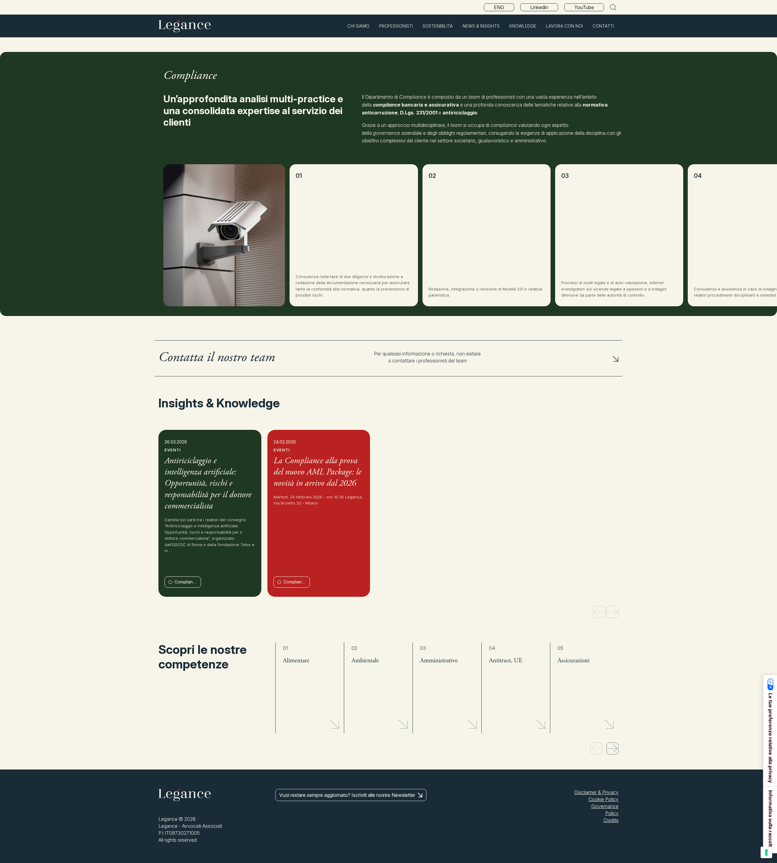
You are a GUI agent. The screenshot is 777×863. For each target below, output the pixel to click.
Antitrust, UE (505, 661)
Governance (605, 806)
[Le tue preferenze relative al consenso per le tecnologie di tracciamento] (766, 852)
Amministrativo (439, 661)
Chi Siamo (358, 26)
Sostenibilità (437, 26)
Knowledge (522, 26)
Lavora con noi (564, 26)
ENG (499, 7)
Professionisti (396, 26)
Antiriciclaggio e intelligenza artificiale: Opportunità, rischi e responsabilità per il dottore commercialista (208, 484)
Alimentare (296, 661)
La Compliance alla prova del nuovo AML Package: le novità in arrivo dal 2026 (317, 472)
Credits (611, 820)
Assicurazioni (573, 661)
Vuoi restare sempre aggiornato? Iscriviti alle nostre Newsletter (347, 795)
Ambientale (365, 661)
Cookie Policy (604, 799)
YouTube (584, 7)
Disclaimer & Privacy (596, 792)
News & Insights (481, 26)
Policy (612, 813)
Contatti (603, 26)
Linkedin (539, 7)
